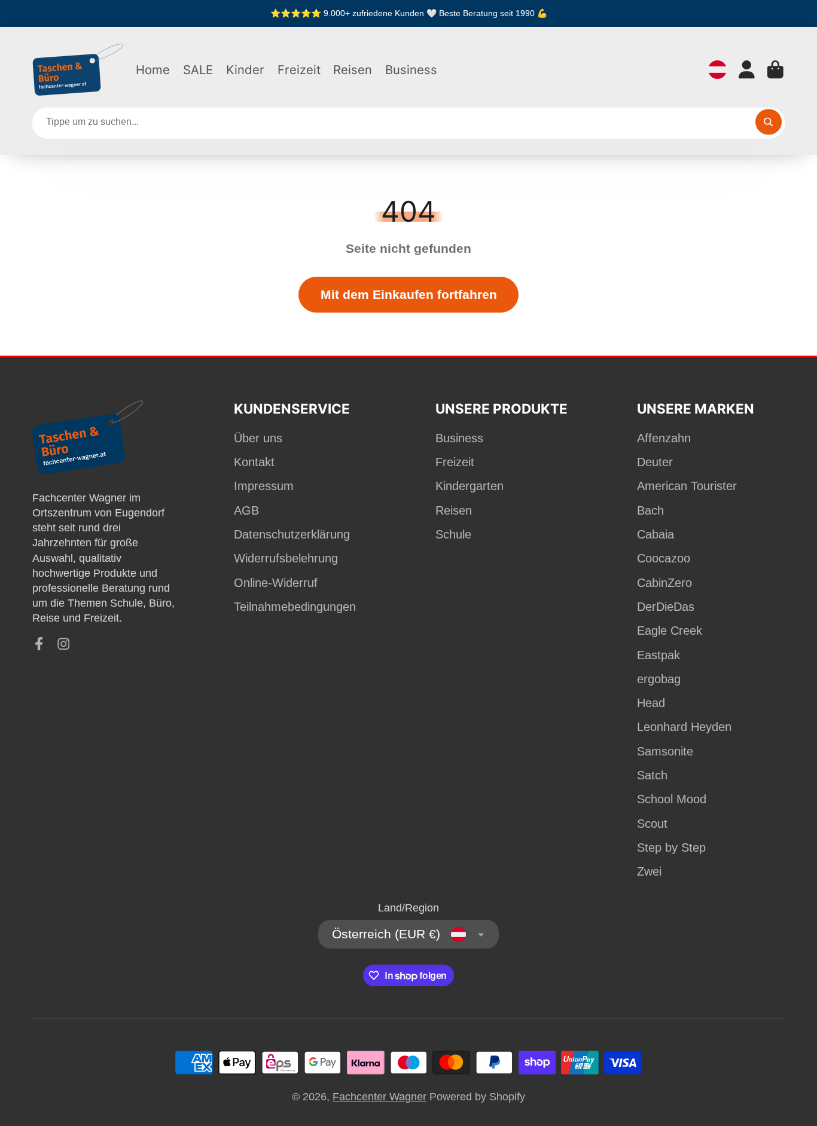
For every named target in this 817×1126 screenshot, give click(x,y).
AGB (246, 510)
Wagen (775, 69)
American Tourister (687, 485)
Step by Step (671, 847)
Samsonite (665, 751)
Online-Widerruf (276, 582)
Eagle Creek (669, 630)
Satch (652, 775)
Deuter (655, 462)
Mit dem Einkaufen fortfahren (409, 294)
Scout (652, 823)
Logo (78, 70)
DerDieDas (665, 606)
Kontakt (254, 462)
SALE (198, 69)
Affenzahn (664, 438)
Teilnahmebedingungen (295, 606)
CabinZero (664, 582)
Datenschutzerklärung (292, 534)
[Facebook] (39, 644)
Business (411, 69)
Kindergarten (469, 485)
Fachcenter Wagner (379, 1097)
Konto (746, 69)
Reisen (352, 69)
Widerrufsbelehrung (286, 558)
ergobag (659, 679)
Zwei (649, 871)
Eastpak (658, 655)
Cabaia (655, 534)
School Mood (671, 799)
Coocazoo (663, 558)
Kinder (245, 69)
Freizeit (299, 69)
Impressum (264, 485)
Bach (650, 510)
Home (153, 69)
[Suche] (768, 121)
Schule (453, 534)
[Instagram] (64, 644)
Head (651, 702)
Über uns (258, 438)
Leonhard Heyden (684, 726)
